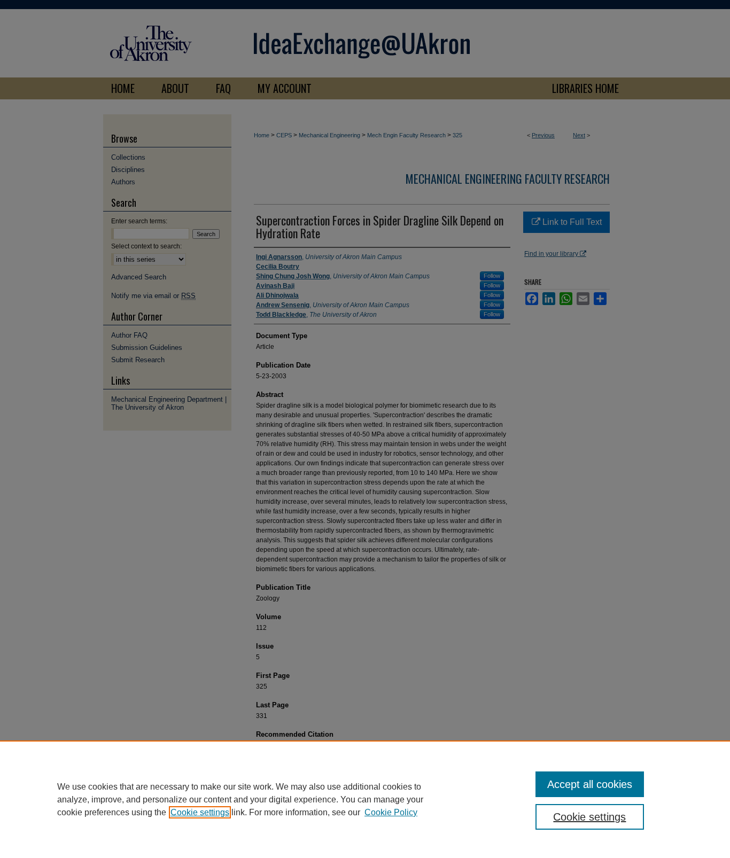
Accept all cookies (589, 784)
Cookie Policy (390, 812)
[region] (365, 799)
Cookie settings (199, 812)
